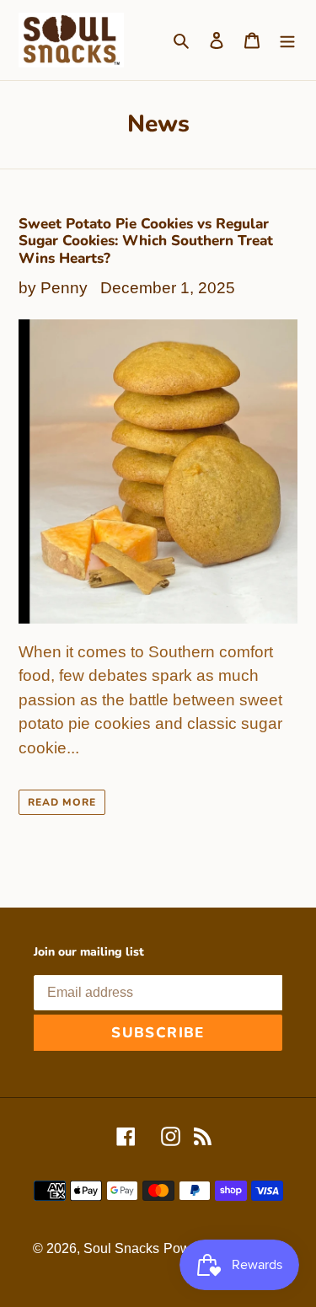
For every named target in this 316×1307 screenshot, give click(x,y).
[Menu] (287, 40)
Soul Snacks (121, 1248)
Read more (62, 802)
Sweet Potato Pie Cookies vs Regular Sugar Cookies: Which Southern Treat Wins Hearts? (146, 241)
